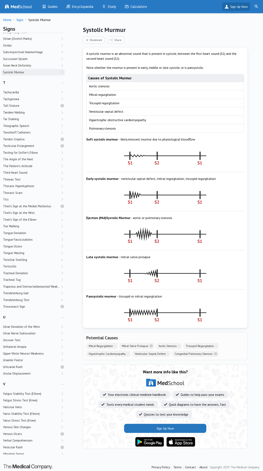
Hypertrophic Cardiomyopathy (107, 354)
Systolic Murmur (13, 72)
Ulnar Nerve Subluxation (19, 333)
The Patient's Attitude (17, 166)
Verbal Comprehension (17, 440)
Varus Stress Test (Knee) (19, 420)
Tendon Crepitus (14, 139)
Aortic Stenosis (168, 346)
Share (117, 40)
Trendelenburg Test (16, 300)
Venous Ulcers (12, 434)
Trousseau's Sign (14, 306)
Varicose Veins (12, 407)
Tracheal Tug (12, 280)
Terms (177, 467)
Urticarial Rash (13, 367)
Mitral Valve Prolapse (135, 346)
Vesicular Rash (13, 447)
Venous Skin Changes (17, 427)
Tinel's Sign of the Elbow (19, 219)
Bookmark (96, 40)
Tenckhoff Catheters (17, 132)
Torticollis (9, 266)
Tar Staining (11, 119)
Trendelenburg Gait (16, 293)
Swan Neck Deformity (17, 65)
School (21, 6)
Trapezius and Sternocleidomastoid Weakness (33, 286)
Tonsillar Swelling (15, 260)
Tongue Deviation (14, 233)
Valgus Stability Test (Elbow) (22, 394)
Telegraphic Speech (16, 126)
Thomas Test (12, 179)
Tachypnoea (11, 99)
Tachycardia (11, 92)
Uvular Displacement (17, 373)
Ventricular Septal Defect (150, 354)
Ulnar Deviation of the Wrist (21, 327)
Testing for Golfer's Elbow (20, 153)
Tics (6, 199)
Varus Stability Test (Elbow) (21, 414)
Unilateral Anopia (14, 347)
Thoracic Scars (13, 193)
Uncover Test (12, 340)
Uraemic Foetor (13, 360)
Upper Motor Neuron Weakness (23, 353)
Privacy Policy (160, 467)
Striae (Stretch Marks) (17, 39)
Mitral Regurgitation (101, 346)
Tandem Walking (14, 112)
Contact (190, 467)
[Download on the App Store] (180, 442)
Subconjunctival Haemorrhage (23, 52)
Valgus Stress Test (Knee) (20, 400)
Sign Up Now (239, 7)
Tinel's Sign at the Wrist (19, 213)
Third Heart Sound (15, 173)
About (203, 467)
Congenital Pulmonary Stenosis (194, 354)
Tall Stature (11, 106)
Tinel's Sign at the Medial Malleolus (27, 206)
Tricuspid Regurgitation (200, 346)
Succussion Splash (15, 59)
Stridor (7, 45)
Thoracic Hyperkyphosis (18, 186)
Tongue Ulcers (12, 246)
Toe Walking (11, 226)
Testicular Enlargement (18, 146)
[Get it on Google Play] (149, 442)
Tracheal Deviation (15, 273)
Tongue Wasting (13, 253)
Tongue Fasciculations (18, 239)
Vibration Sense (13, 454)
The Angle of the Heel (18, 159)
